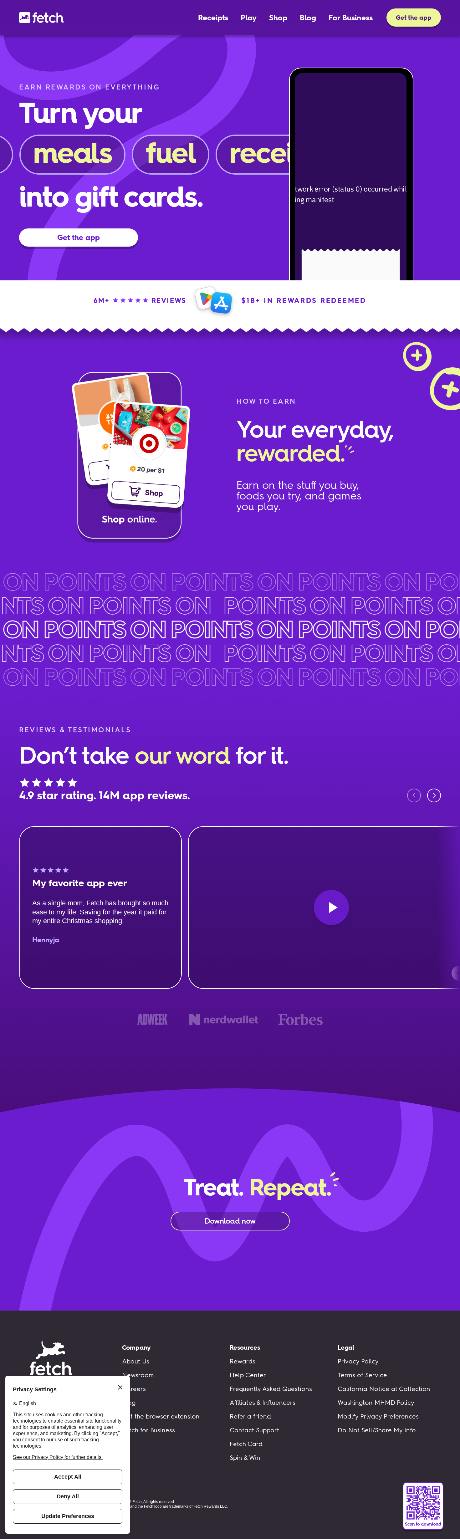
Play (249, 17)
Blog (308, 17)
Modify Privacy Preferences (378, 1416)
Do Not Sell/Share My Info (377, 1430)
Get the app (414, 17)
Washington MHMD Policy (376, 1402)
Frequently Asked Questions (271, 1389)
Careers (134, 1389)
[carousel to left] (414, 795)
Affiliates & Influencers (262, 1402)
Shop (278, 17)
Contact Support (254, 1430)
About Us (135, 1361)
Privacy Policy (358, 1361)
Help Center (248, 1375)
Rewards (242, 1361)
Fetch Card (246, 1444)
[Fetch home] (41, 17)
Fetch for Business (148, 1430)
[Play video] (331, 907)
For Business (351, 17)
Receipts (213, 17)
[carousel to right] (434, 795)
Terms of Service (362, 1375)
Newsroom (138, 1375)
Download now (230, 1220)
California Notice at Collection (384, 1389)
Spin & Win (245, 1457)
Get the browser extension (161, 1416)
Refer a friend (250, 1416)
